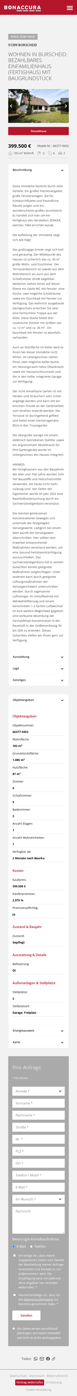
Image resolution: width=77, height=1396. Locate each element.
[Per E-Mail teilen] (42, 1359)
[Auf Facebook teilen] (48, 1359)
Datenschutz (18, 1376)
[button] (70, 8)
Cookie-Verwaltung (38, 1390)
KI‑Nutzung (54, 1382)
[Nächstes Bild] (65, 106)
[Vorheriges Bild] (12, 106)
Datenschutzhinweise (38, 1299)
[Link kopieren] (53, 1359)
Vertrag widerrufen (29, 1382)
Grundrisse (38, 131)
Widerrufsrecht (57, 1376)
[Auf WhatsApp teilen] (35, 1359)
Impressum (37, 1376)
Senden (26, 1315)
